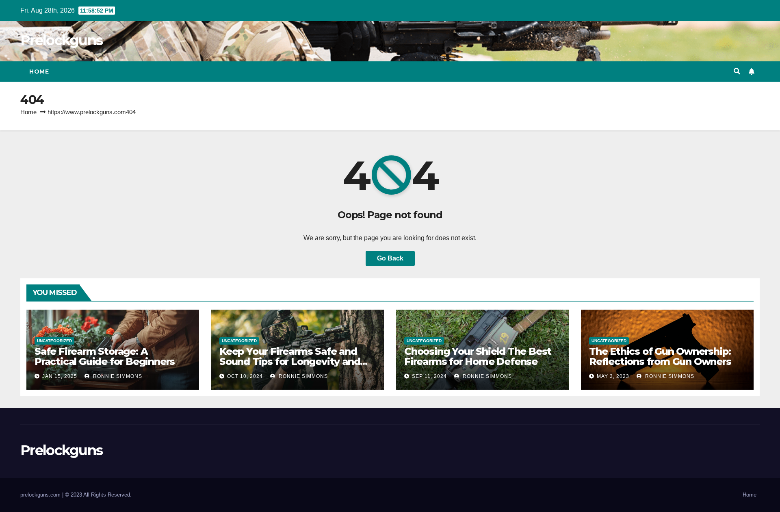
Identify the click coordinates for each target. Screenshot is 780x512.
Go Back (390, 258)
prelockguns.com (41, 495)
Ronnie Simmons (116, 376)
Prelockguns (61, 40)
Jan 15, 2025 (59, 376)
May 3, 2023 (613, 376)
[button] (737, 71)
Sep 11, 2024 (429, 376)
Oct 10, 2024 (245, 376)
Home (39, 71)
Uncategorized (54, 340)
